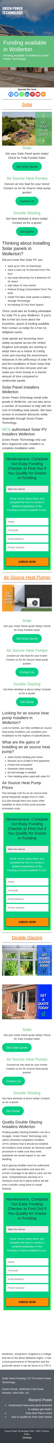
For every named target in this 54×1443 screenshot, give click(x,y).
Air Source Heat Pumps (27, 178)
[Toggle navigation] (49, 7)
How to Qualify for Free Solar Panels (31, 1416)
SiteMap (27, 1437)
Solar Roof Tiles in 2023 (38, 1413)
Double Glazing (27, 213)
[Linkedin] (27, 94)
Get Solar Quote (27, 638)
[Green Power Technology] (12, 11)
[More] (43, 94)
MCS (6, 429)
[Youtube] (37, 94)
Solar (27, 148)
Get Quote (27, 701)
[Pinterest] (32, 94)
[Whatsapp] (21, 94)
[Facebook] (10, 94)
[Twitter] (16, 94)
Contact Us (27, 672)
